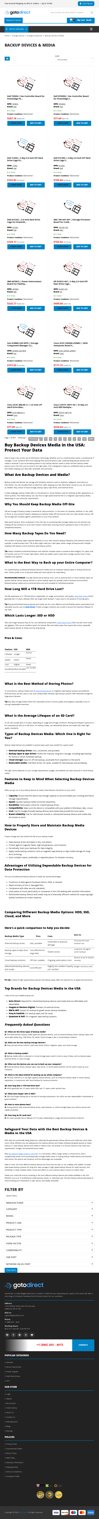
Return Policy (11, 1453)
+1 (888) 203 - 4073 (12, 1322)
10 (84, 439)
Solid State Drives (64, 622)
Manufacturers (12, 1422)
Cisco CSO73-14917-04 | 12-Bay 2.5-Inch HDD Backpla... (71, 406)
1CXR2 (14, 165)
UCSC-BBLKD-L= (18, 412)
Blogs (8, 1426)
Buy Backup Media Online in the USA (23, 1154)
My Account (11, 1403)
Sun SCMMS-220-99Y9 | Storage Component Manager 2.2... (22, 345)
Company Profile (12, 1476)
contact (83, 1345)
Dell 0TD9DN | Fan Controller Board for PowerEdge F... (71, 98)
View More (11, 1270)
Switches (9, 1362)
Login (8, 1394)
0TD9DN (62, 104)
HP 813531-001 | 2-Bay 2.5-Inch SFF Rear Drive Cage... (71, 283)
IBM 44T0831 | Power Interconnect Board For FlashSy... (24, 283)
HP (61, 292)
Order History (11, 1408)
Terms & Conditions (14, 1472)
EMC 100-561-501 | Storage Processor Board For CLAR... (72, 221)
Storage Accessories (34, 36)
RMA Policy (10, 1458)
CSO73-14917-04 (65, 412)
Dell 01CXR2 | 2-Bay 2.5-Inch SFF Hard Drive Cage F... (72, 159)
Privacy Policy (11, 1444)
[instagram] (25, 1334)
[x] (13, 1334)
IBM (14, 292)
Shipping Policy (12, 1467)
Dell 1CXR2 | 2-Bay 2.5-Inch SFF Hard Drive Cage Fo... (25, 159)
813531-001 (63, 289)
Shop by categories (16, 29)
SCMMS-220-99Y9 (19, 351)
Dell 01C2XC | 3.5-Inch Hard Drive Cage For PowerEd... (23, 221)
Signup (9, 1399)
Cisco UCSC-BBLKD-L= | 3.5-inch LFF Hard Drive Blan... (24, 406)
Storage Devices (18, 36)
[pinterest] (19, 1334)
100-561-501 (63, 227)
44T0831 (15, 289)
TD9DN (15, 104)
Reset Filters (11, 1196)
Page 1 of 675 (10, 438)
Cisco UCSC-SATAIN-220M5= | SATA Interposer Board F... (71, 345)
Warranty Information (14, 1462)
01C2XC (15, 227)
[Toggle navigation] (91, 29)
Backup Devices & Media (54, 36)
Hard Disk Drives (81, 596)
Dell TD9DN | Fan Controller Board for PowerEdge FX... (26, 98)
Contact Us (10, 1417)
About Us (10, 1412)
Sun (14, 353)
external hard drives (43, 691)
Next (91, 439)
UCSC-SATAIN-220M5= (67, 351)
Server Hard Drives (13, 1367)
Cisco (62, 353)
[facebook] (7, 1334)
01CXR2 (62, 165)
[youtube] (32, 1334)
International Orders (14, 1449)
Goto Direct (23, 1512)
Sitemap (9, 1431)
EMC (61, 230)
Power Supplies (12, 1372)
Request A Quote (13, 20)
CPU (8, 1381)
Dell (14, 107)
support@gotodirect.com (14, 1315)
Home (7, 36)
